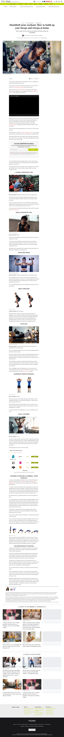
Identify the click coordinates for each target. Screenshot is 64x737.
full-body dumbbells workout (21, 89)
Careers (22, 726)
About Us (15, 724)
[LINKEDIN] (15, 589)
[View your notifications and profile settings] (59, 1)
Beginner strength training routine (54, 6)
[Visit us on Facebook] (43, 1)
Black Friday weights (49, 710)
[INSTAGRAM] (13, 589)
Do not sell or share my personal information (34, 726)
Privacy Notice (12, 153)
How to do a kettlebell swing (29, 708)
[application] (24, 105)
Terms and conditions (33, 724)
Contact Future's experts (23, 724)
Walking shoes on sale (50, 713)
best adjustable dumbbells (18, 87)
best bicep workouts (14, 209)
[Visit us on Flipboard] (51, 1)
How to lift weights (27, 710)
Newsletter (37, 78)
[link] (13, 456)
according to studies (13, 124)
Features (40, 35)
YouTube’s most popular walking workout (26, 6)
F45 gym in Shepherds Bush (26, 132)
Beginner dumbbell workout (40, 6)
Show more (25, 470)
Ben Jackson (23, 481)
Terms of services (22, 152)
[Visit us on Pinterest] (48, 1)
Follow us (32, 78)
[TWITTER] (11, 589)
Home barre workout (13, 6)
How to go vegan (27, 713)
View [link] (35, 456)
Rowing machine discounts (50, 708)
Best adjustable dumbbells (39, 708)
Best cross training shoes (39, 712)
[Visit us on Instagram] (46, 1)
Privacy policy (41, 724)
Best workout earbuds (38, 714)
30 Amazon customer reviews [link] (17, 452)
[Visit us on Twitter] (44, 1)
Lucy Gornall (27, 35)
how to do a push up (26, 371)
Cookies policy (48, 724)
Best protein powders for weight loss (39, 710)
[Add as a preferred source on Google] (32, 730)
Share (11, 78)
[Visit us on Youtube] (49, 1)
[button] (24, 456)
